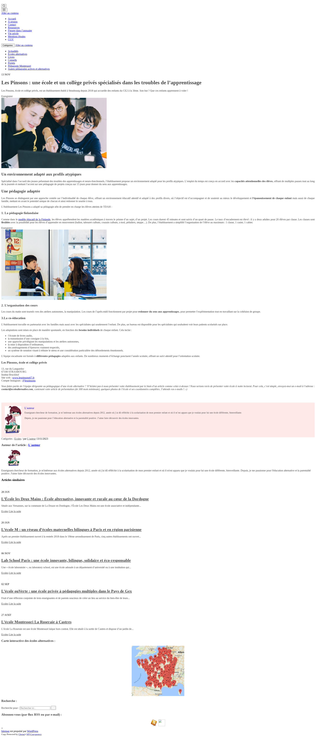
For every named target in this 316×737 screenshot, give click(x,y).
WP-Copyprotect (33, 734)
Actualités (13, 51)
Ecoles (17, 438)
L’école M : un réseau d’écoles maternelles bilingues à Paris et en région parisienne (71, 529)
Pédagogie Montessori (19, 66)
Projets (11, 63)
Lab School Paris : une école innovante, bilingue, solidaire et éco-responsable (66, 560)
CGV (11, 39)
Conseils (12, 60)
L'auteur (31, 438)
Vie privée (13, 33)
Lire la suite (15, 511)
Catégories (8, 45)
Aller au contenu (10, 13)
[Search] (3, 6)
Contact (12, 24)
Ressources (14, 27)
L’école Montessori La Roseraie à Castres (36, 622)
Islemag (5, 731)
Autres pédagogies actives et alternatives (29, 69)
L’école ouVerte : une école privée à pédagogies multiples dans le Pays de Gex (66, 591)
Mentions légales (16, 36)
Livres (11, 57)
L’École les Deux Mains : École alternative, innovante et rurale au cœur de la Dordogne (75, 499)
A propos (12, 21)
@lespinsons (29, 380)
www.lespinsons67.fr (23, 377)
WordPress (32, 731)
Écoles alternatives (17, 54)
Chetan (21, 734)
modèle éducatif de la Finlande (34, 219)
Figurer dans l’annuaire (20, 30)
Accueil (12, 18)
